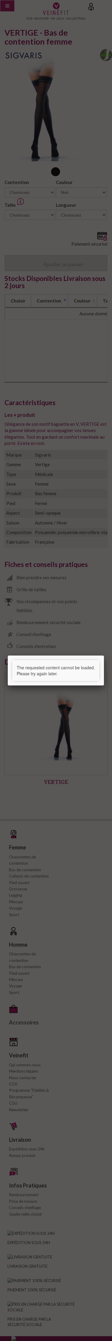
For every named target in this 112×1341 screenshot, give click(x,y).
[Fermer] (104, 655)
